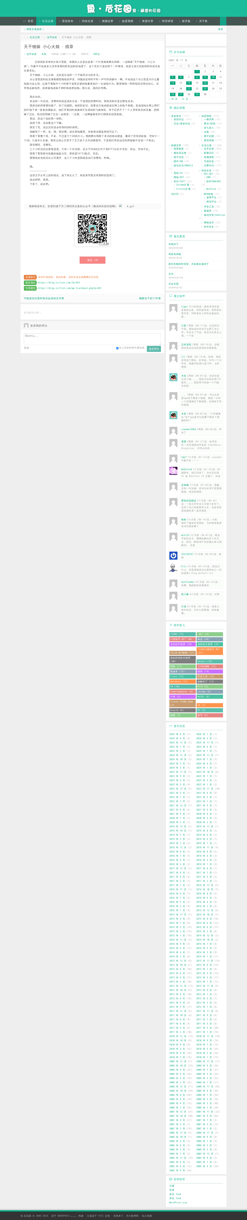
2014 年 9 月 (177, 944)
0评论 (96, 54)
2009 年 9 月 (204, 1065)
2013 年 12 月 (178, 960)
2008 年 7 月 (204, 1095)
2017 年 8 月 (177, 872)
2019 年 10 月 (178, 830)
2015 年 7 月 (177, 923)
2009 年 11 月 (204, 1061)
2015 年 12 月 (204, 910)
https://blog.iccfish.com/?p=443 (59, 282)
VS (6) (202, 710)
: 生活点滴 (46, 21)
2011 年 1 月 (204, 1032)
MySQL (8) (204, 696)
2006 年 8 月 (177, 1141)
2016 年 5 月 (177, 902)
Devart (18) (205, 661)
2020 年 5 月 (204, 818)
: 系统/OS (177, 173)
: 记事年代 (207, 165)
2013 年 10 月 (178, 965)
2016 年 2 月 (204, 906)
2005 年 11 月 (178, 1158)
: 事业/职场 (208, 123)
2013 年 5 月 (204, 973)
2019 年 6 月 (204, 835)
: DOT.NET (207, 174)
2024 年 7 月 (204, 759)
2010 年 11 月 (204, 1036)
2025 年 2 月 (177, 751)
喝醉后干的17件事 (150, 298)
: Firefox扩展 (182, 189)
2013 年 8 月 (177, 969)
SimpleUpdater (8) (181, 691)
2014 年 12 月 (204, 935)
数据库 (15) (177, 671)
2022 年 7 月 (177, 797)
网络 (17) (176, 666)
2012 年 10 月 (178, 990)
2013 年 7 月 (204, 969)
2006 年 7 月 (204, 1141)
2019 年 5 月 (177, 839)
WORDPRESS (67, 1215)
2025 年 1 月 (204, 751)
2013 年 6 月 (177, 973)
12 (172, 83)
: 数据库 (206, 210)
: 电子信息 (177, 157)
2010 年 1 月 (204, 1057)
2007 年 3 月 (204, 1124)
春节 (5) (203, 715)
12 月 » (186, 99)
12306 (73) (177, 634)
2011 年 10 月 (178, 1015)
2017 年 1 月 (177, 885)
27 (180, 94)
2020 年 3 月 (177, 822)
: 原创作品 (177, 119)
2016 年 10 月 (204, 889)
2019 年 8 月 (204, 830)
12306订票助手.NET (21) (209, 651)
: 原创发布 (66, 21)
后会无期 (174, 283)
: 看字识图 (207, 136)
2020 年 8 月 (204, 814)
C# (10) (175, 686)
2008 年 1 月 (204, 1107)
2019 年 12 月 (178, 826)
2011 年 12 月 (178, 1011)
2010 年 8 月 (177, 1044)
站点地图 (147, 1215)
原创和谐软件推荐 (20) (180, 659)
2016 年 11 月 (178, 889)
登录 (220, 29)
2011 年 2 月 (177, 1032)
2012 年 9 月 (204, 990)
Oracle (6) (177, 710)
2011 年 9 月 (204, 1015)
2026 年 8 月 (177, 734)
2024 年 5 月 (177, 763)
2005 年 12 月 (204, 1153)
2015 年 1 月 (177, 935)
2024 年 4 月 (204, 763)
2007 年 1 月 (204, 1128)
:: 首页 (28, 21)
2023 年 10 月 (204, 772)
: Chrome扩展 (181, 184)
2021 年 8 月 (177, 809)
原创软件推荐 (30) (181, 644)
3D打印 (175, 194)
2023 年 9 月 (177, 776)
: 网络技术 (207, 222)
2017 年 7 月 (204, 872)
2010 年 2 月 (177, 1057)
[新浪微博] (172, 40)
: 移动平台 (210, 201)
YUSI (101, 1215)
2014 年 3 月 (204, 952)
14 (189, 83)
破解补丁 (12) (206, 681)
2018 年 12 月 (178, 847)
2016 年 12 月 (204, 885)
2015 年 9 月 (177, 918)
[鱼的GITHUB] (182, 40)
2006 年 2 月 (204, 1149)
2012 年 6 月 (177, 998)
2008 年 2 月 (177, 1107)
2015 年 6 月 (204, 923)
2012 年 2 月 (177, 1007)
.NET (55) (204, 634)
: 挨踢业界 (106, 21)
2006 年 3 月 (177, 1149)
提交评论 (154, 348)
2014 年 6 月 (177, 948)
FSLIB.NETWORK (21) (182, 652)
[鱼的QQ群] (191, 40)
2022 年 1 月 (204, 801)
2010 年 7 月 (204, 1044)
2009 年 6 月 (177, 1074)
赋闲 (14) (203, 671)
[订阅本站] (220, 40)
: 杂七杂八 (207, 127)
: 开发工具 (207, 206)
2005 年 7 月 (204, 1162)
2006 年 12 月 (178, 1132)
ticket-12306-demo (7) (181, 703)
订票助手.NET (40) (181, 639)
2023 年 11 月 (178, 772)
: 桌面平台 (210, 197)
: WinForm (210, 189)
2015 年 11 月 (178, 914)
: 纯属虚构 (207, 157)
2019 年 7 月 (177, 835)
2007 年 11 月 (204, 1111)
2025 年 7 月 (177, 746)
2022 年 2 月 (177, 801)
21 (189, 88)
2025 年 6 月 (204, 746)
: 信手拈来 (50, 37)
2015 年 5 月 (177, 927)
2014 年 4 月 (177, 952)
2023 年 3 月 (204, 780)
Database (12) (179, 681)
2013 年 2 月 (177, 981)
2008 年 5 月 (204, 1099)
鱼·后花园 (25, 1215)
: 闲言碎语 (166, 21)
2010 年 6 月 (177, 1048)
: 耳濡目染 (207, 161)
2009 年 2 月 (177, 1082)
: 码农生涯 (86, 21)
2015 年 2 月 (204, 931)
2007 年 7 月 (204, 1120)
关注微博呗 (132, 1215)
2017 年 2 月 (204, 881)
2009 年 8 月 (177, 1069)
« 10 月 (173, 99)
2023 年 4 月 (177, 780)
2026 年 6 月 (177, 738)
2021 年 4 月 (177, 814)
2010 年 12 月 (178, 1036)
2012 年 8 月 (177, 994)
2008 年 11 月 (204, 1086)
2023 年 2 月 (177, 784)
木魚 (43, 54)
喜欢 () (93, 260)
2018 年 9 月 (177, 851)
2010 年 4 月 (177, 1053)
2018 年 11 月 (204, 847)
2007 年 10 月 (178, 1116)
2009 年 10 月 (178, 1065)
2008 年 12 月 (178, 1086)
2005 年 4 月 (177, 1170)
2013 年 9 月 (204, 965)
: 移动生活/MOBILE (182, 165)
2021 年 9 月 (204, 805)
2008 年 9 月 (204, 1090)
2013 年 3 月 (204, 977)
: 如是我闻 (126, 21)
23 (205, 88)
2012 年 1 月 (204, 1007)
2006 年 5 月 (204, 1145)
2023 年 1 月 (204, 784)
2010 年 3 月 (204, 1053)
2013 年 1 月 (204, 981)
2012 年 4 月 (177, 1002)
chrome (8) (204, 691)
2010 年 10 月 (178, 1040)
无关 (171, 274)
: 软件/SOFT (178, 181)
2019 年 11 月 (204, 826)
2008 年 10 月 (178, 1090)
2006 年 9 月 (204, 1137)
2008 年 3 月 (204, 1103)
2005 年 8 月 (177, 1162)
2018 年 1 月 (204, 864)
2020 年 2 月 (204, 822)
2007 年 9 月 (204, 1116)
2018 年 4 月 (177, 860)
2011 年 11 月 (204, 1011)
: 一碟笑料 (207, 119)
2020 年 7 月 (177, 818)
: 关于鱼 (202, 21)
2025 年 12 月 (178, 742)
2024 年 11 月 (204, 755)
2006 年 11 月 (204, 1132)
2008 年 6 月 (177, 1099)
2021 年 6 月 (204, 809)
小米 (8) (175, 696)
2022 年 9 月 (177, 793)
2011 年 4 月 (177, 1028)
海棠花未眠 (175, 254)
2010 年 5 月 (204, 1048)
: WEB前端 (207, 194)
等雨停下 (174, 244)
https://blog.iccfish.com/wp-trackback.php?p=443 (69, 288)
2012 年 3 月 (204, 1002)
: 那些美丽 (207, 140)
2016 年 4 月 (204, 902)
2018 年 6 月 (204, 856)
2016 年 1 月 (177, 910)
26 (172, 94)
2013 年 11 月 (204, 960)
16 (205, 83)
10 (213, 77)
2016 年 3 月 (177, 906)
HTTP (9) (203, 686)
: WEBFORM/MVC (212, 181)
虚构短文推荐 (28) (208, 644)
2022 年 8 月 (204, 793)
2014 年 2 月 (177, 956)
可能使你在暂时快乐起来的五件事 (44, 298)
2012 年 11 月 (204, 986)
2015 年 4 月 (204, 927)
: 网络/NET (177, 177)
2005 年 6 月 (177, 1166)
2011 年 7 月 (204, 1019)
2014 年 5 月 (204, 948)
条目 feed (175, 1194)
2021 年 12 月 (178, 805)
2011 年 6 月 (177, 1023)
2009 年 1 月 (204, 1082)
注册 (171, 1185)
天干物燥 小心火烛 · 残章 (49, 46)
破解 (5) (175, 715)
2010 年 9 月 (204, 1040)
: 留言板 (185, 21)
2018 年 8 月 (204, 851)
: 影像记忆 (207, 153)
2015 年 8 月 (204, 918)
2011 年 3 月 (204, 1028)
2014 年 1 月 (204, 956)
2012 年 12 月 (178, 986)
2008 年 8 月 (177, 1095)
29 (197, 94)
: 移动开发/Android (213, 215)
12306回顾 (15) (207, 666)
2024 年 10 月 (178, 759)
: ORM (207, 177)
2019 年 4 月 (204, 839)
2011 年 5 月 (204, 1023)
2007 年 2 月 (177, 1128)
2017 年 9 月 (204, 868)
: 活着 (205, 132)
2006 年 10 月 (178, 1137)
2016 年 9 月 (177, 893)
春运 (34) (203, 639)
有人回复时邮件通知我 (131, 347)
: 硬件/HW (177, 161)
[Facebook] (211, 40)
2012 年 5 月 (204, 998)
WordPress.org (178, 1202)
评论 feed (175, 1198)
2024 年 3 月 (177, 767)
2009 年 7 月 (204, 1069)
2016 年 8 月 (204, 893)
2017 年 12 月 (178, 868)
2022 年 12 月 (178, 788)
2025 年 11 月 (204, 742)
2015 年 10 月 (204, 914)
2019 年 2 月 (177, 843)
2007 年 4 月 (177, 1124)
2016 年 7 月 (177, 897)
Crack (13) (177, 676)
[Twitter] (201, 40)
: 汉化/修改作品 (180, 123)
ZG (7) (202, 705)
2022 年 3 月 (204, 797)
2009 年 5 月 (204, 1074)
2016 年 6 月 (204, 897)
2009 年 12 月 (178, 1061)
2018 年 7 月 (177, 856)
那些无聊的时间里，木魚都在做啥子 (189, 264)
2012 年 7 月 (204, 994)
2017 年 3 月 (177, 881)
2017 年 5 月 (204, 876)
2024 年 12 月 (178, 755)
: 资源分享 (146, 21)
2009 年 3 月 (204, 1078)
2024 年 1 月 (204, 767)
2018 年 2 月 (177, 864)
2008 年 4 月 (177, 1103)
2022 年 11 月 (204, 788)
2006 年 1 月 (177, 1153)
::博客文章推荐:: (34, 29)
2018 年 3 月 (204, 860)
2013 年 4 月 (177, 977)
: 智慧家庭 (177, 148)
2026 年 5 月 (204, 738)
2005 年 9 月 (204, 1158)
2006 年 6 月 (177, 1145)
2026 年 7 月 (204, 734)
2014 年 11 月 (178, 939)
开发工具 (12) (206, 676)
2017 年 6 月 (177, 876)
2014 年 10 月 (204, 939)
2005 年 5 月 (204, 1166)
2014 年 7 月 (204, 944)
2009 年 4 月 (177, 1078)
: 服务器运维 (178, 153)
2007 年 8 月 (177, 1120)
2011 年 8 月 (177, 1019)
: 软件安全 (207, 226)
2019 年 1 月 (204, 843)
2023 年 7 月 (204, 776)
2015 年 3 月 (177, 931)
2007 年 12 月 (178, 1111)
